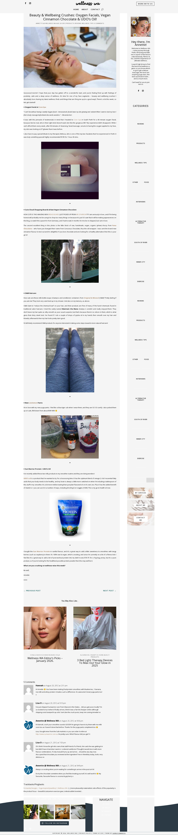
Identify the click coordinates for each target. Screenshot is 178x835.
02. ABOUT (106, 808)
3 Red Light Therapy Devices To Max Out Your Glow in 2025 (94, 662)
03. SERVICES (106, 811)
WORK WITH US (145, 4)
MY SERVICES (140, 493)
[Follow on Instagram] (30, 3)
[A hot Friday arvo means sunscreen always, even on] (31, 812)
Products (70, 23)
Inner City (140, 262)
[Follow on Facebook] (25, 3)
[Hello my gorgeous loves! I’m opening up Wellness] (78, 812)
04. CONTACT (106, 815)
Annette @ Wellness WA (46, 23)
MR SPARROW (81, 214)
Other (135, 182)
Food (146, 182)
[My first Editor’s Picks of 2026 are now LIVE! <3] (62, 812)
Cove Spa (42, 107)
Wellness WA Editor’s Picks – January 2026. (45, 659)
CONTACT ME (140, 519)
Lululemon (33, 403)
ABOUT (85, 10)
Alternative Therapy (140, 222)
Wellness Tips (87, 23)
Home (76, 10)
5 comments (99, 23)
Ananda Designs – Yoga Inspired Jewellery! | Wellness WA (46, 788)
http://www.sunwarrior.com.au (47, 734)
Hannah (39, 685)
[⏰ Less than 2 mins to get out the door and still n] (46, 812)
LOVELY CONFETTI (119, 833)
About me (140, 505)
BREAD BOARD (53, 214)
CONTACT (95, 10)
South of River (140, 242)
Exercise (140, 281)
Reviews (78, 23)
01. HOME (106, 804)
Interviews (140, 202)
